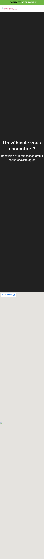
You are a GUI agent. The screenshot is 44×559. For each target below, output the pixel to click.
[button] (40, 8)
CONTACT (15, 2)
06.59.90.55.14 (29, 2)
